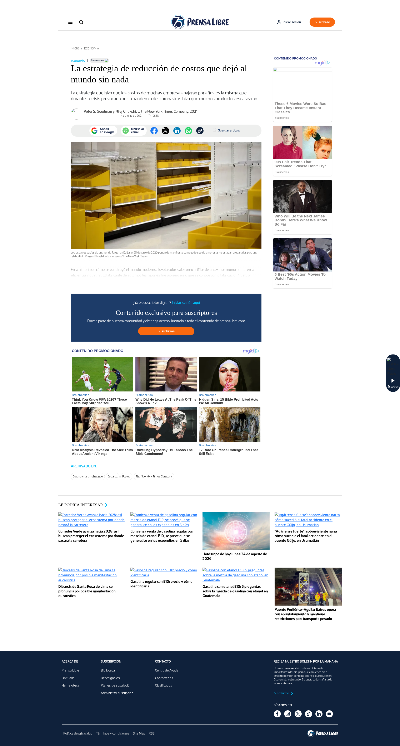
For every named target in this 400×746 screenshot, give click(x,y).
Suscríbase (322, 22)
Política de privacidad (77, 733)
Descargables (110, 678)
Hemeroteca (70, 685)
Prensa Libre (70, 670)
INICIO (75, 48)
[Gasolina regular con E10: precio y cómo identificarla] (164, 573)
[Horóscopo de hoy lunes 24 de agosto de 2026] (236, 531)
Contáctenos (164, 678)
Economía (91, 48)
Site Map (139, 733)
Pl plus (126, 476)
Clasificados (163, 685)
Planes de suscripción (116, 685)
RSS (152, 733)
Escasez (113, 476)
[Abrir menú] (70, 22)
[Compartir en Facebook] (154, 130)
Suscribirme (281, 693)
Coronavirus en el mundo (88, 476)
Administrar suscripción (117, 693)
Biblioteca (108, 670)
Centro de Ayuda (166, 670)
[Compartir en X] (165, 130)
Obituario (68, 678)
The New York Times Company (154, 476)
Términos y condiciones (112, 733)
